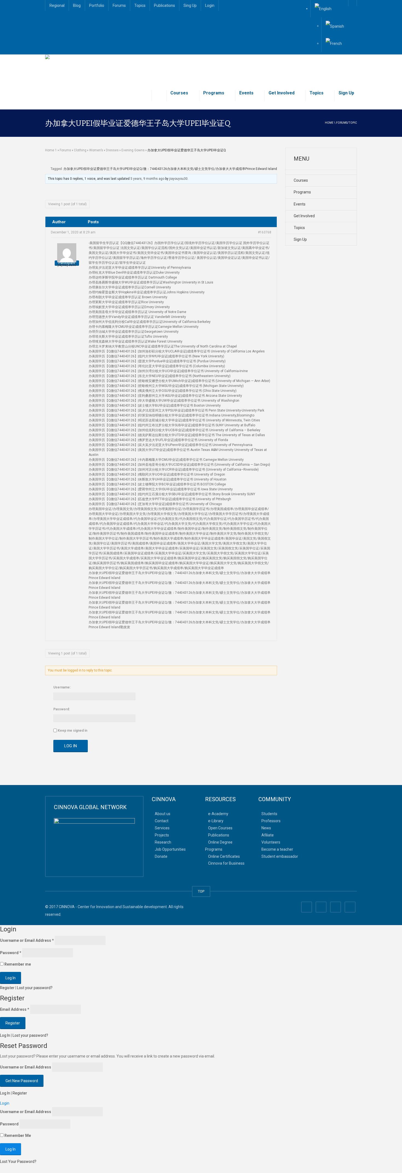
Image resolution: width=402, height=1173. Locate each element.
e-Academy (218, 814)
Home (329, 122)
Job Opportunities (170, 849)
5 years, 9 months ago (147, 179)
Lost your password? (35, 988)
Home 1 (51, 150)
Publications (164, 5)
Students (269, 814)
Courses (179, 92)
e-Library (215, 821)
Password (10, 953)
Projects (162, 835)
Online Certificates (224, 856)
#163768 (264, 232)
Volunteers (270, 842)
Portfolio (96, 5)
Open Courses (220, 828)
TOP (201, 891)
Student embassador (279, 856)
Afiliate (267, 835)
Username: (62, 687)
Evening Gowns (133, 150)
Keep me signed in (72, 730)
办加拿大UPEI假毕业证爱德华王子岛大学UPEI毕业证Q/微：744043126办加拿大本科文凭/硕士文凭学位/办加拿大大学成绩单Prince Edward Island (170, 169)
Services (162, 828)
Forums (119, 5)
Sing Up (190, 5)
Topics (139, 5)
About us (162, 814)
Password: (61, 709)
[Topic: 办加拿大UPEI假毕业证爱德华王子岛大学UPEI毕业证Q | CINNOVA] (107, 68)
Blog (77, 5)
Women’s (96, 150)
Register (7, 988)
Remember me (17, 964)
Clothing (80, 150)
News (266, 828)
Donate (161, 856)
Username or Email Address (27, 940)
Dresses (112, 150)
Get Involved (282, 92)
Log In (70, 745)
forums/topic (346, 122)
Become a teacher (277, 849)
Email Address (14, 1009)
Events (246, 92)
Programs (213, 92)
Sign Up (346, 92)
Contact (161, 821)
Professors (271, 821)
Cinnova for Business (226, 863)
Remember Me (17, 1135)
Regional (57, 5)
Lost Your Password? (18, 1161)
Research (163, 842)
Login (209, 5)
